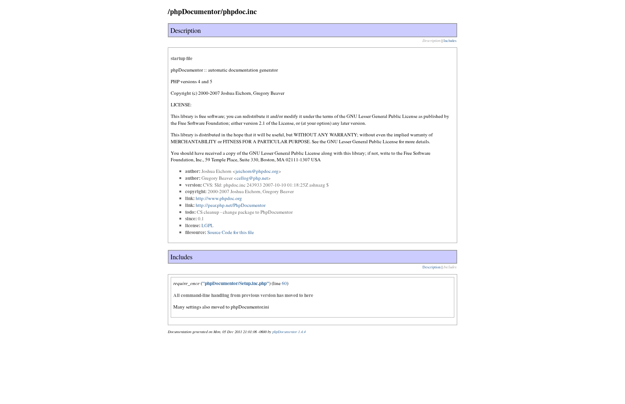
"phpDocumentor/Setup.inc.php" (235, 283)
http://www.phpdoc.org (219, 198)
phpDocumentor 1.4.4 (289, 331)
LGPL (207, 225)
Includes (449, 40)
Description (431, 266)
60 (284, 283)
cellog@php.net (252, 178)
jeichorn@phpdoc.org (257, 171)
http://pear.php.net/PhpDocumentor (230, 205)
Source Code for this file (230, 232)
